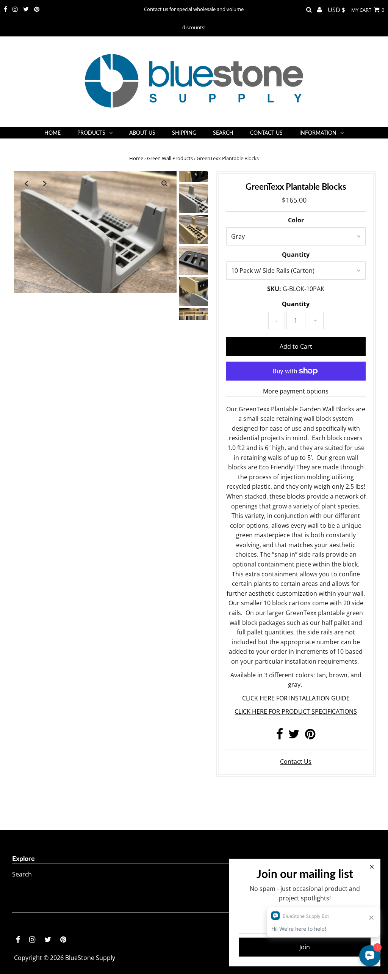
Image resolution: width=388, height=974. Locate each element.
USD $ (336, 10)
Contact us (295, 761)
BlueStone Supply (90, 958)
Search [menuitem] (223, 132)
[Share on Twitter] (294, 736)
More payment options (296, 391)
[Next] (44, 183)
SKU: (274, 289)
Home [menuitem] (52, 132)
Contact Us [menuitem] (266, 132)
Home (136, 158)
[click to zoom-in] (164, 183)
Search (22, 874)
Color (296, 220)
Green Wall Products (170, 158)
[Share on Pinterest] (310, 736)
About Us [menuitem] (142, 132)
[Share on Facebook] (279, 736)
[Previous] (26, 183)
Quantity (296, 254)
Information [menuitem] (317, 132)
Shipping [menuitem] (184, 132)
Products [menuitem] (91, 132)
